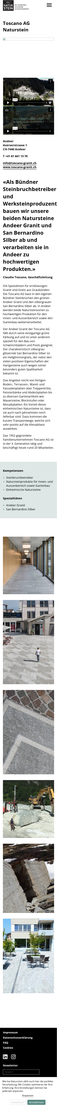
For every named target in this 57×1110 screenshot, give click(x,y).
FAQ (5, 1042)
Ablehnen (18, 1102)
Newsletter (10, 1065)
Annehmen (36, 1102)
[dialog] (28, 1092)
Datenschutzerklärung (18, 1037)
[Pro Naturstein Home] (16, 5)
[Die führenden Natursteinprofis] (47, 1039)
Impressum (10, 1032)
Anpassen (28, 1095)
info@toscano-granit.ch (19, 163)
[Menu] (49, 5)
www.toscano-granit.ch (19, 167)
